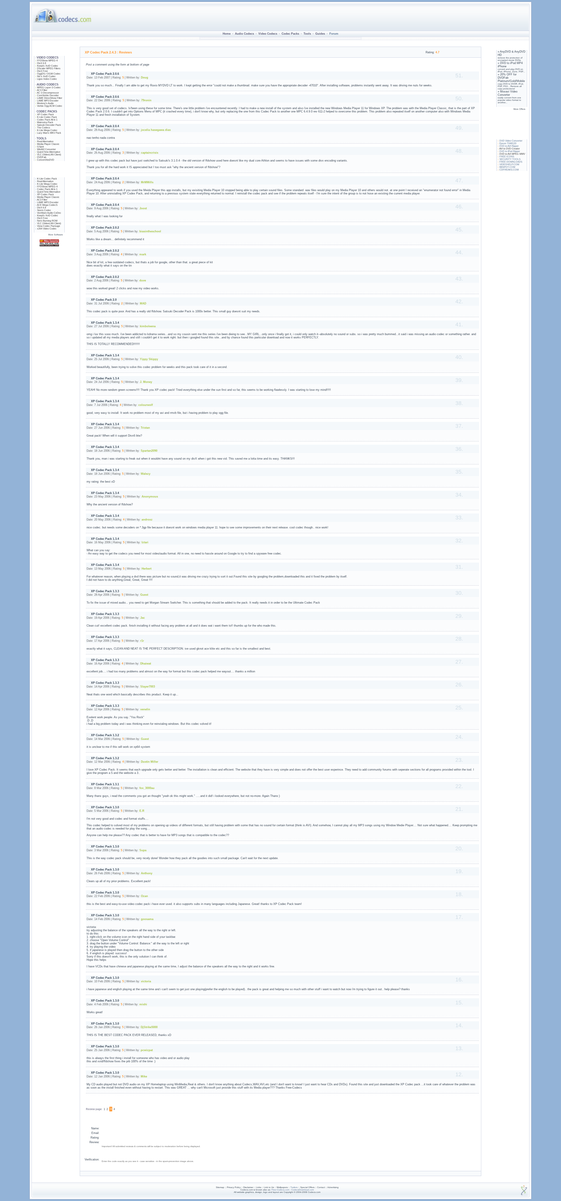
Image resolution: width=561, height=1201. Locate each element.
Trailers (294, 1187)
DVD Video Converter (510, 140)
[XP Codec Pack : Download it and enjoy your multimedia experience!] (49, 262)
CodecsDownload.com (302, 1190)
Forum (333, 33)
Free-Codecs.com (280, 1190)
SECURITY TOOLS (509, 159)
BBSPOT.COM (507, 167)
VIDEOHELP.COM (509, 164)
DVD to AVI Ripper (509, 146)
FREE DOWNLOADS (510, 161)
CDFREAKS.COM (509, 169)
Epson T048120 (507, 143)
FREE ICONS (506, 156)
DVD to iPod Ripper (509, 151)
